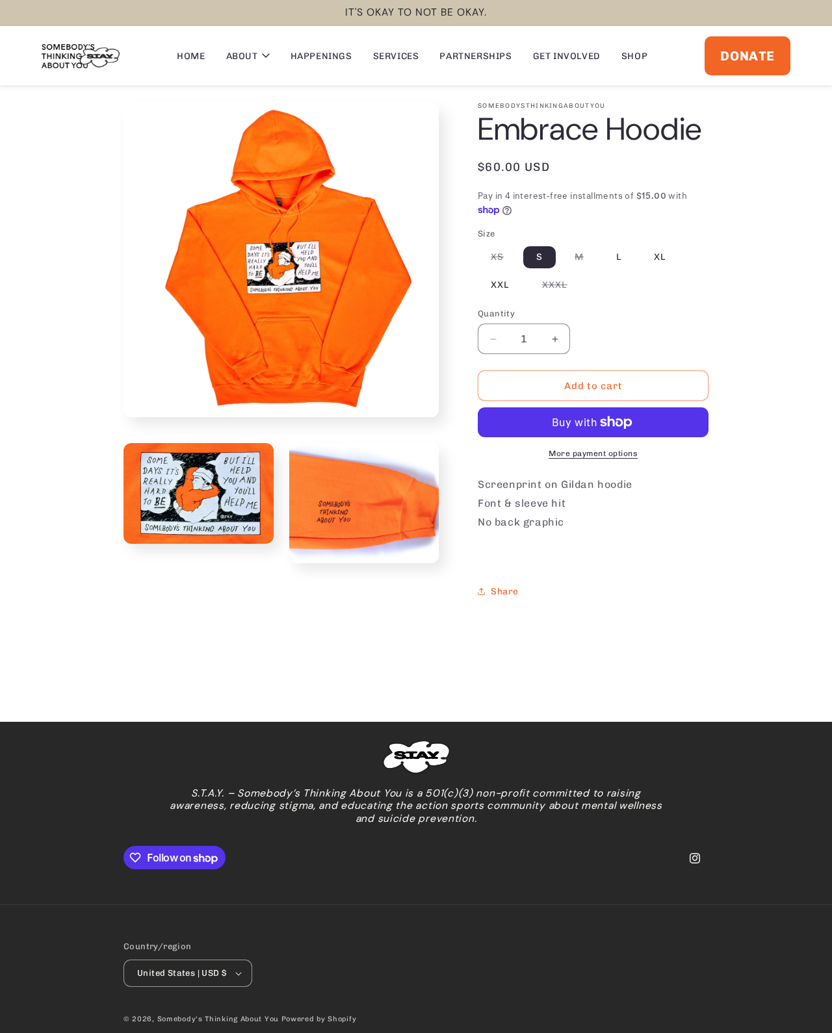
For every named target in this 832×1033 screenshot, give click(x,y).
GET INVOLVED (567, 56)
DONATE (747, 56)
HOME (191, 56)
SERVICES (396, 56)
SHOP (634, 56)
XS (504, 259)
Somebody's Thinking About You (218, 1019)
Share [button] (505, 591)
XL (660, 256)
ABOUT (242, 56)
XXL (500, 284)
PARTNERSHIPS (475, 56)
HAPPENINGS (321, 56)
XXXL (561, 287)
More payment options (593, 453)
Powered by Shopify (319, 1019)
